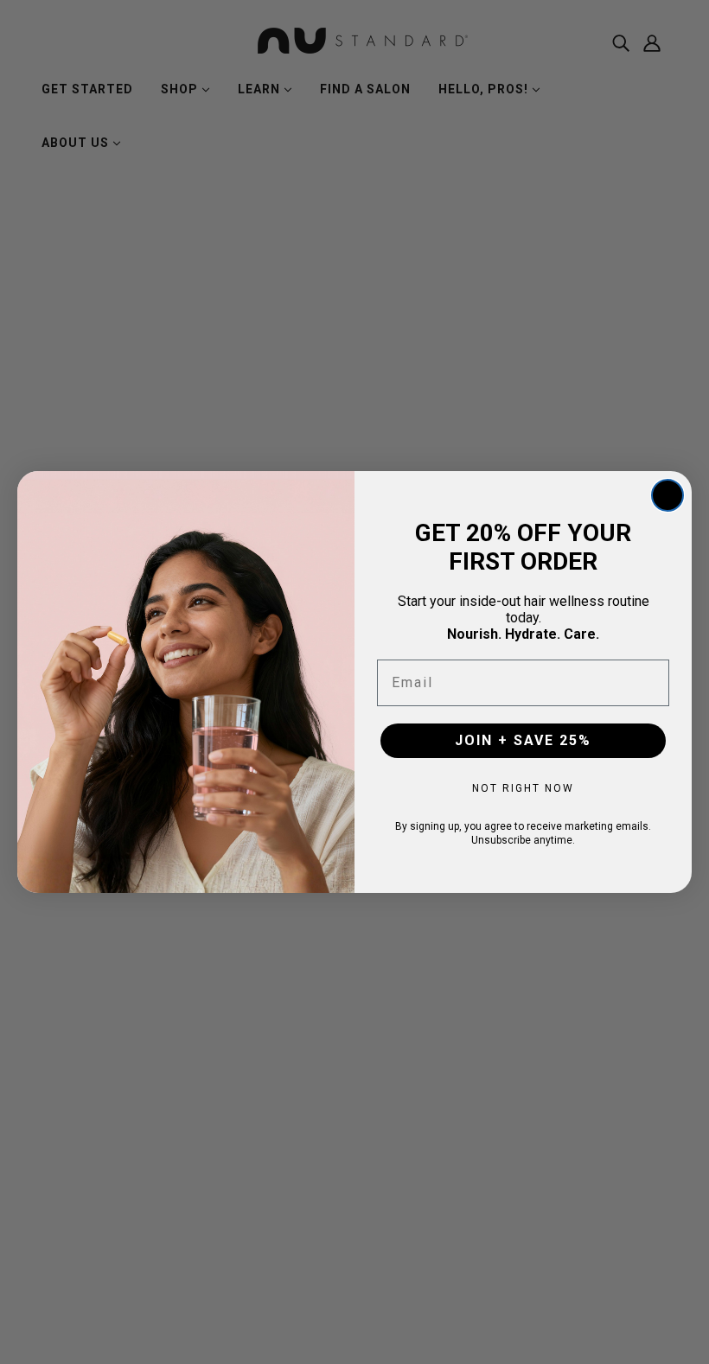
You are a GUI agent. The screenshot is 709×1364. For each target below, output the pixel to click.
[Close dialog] (667, 495)
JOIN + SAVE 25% (523, 740)
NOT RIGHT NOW (523, 788)
